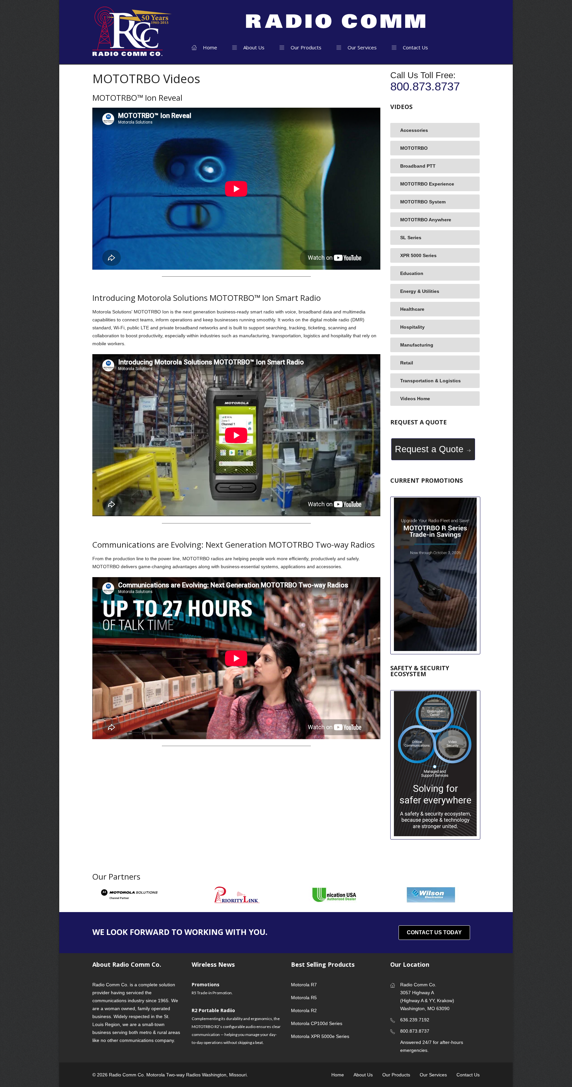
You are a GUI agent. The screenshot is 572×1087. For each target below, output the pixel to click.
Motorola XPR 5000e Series (320, 1036)
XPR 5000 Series (418, 255)
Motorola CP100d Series (316, 1023)
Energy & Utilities (419, 291)
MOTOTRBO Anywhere (425, 219)
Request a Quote (430, 449)
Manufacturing (416, 345)
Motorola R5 (304, 997)
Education (411, 273)
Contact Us (415, 47)
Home (209, 47)
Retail (406, 362)
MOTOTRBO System (423, 201)
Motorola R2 (304, 1010)
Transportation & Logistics (430, 380)
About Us (253, 47)
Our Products (305, 47)
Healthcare (412, 309)
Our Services (361, 47)
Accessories (414, 130)
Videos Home (415, 398)
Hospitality (412, 327)
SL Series (410, 237)
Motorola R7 (304, 984)
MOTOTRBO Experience (427, 184)
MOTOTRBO (414, 148)
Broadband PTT (418, 166)
